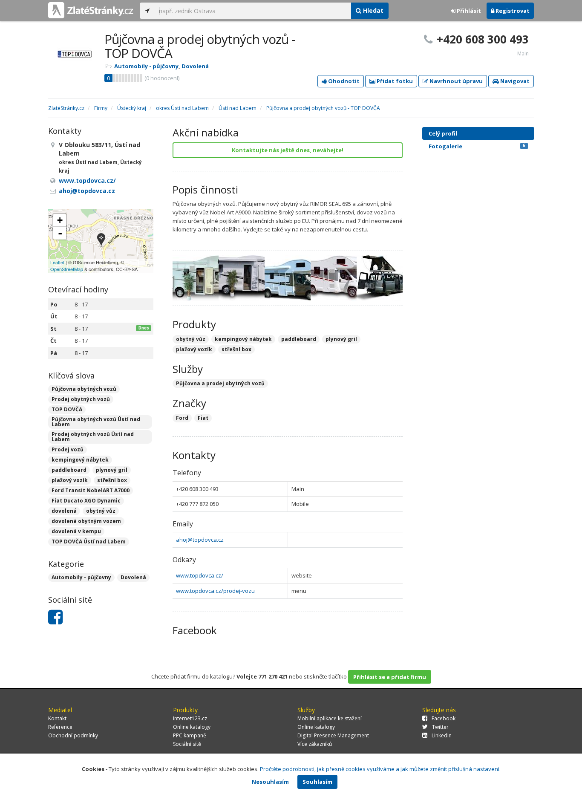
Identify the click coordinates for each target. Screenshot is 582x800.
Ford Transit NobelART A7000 (91, 490)
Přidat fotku (394, 81)
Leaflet (57, 262)
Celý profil (443, 133)
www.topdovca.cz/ (199, 575)
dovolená (64, 510)
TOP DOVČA (67, 409)
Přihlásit (468, 10)
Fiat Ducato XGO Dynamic (86, 500)
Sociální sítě (187, 744)
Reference (60, 727)
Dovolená (195, 66)
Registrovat (512, 10)
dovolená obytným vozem (86, 521)
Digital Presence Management (333, 735)
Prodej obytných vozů (81, 399)
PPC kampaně (189, 735)
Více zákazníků (314, 744)
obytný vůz (100, 510)
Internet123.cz (190, 718)
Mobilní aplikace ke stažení (329, 718)
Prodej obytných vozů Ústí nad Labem (93, 436)
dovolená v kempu (76, 531)
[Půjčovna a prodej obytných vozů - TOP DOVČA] (101, 240)
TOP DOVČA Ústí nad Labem (89, 541)
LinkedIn (442, 735)
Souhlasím (317, 782)
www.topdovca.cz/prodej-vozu (215, 591)
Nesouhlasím (270, 782)
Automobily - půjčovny (146, 66)
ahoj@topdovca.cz (200, 539)
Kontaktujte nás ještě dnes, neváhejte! (287, 150)
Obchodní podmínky (73, 735)
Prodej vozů (68, 449)
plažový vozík (70, 480)
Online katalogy (191, 727)
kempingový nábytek (80, 459)
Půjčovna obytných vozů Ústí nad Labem (96, 422)
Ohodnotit (343, 81)
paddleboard (69, 470)
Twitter (440, 727)
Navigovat (514, 81)
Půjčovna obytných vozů (84, 389)
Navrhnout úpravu (455, 81)
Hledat (372, 10)
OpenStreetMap (66, 269)
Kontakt (57, 718)
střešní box (112, 480)
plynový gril (111, 470)
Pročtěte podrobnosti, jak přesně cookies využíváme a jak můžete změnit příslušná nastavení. (380, 769)
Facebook (443, 718)
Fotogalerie (477, 146)
